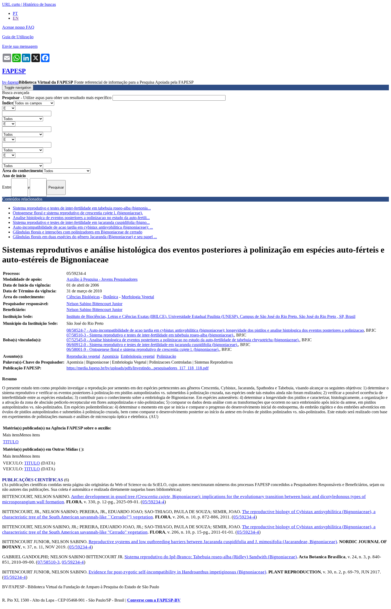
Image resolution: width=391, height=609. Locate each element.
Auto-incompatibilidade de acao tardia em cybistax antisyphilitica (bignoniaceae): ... (83, 227)
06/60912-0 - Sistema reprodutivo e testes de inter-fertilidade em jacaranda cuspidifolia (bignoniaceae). (152, 344)
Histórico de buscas (39, 4)
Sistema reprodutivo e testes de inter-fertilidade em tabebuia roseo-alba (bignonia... (82, 208)
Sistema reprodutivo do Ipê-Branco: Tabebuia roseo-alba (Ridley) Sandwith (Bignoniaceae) (210, 556)
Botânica (110, 297)
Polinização (166, 356)
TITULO (11, 442)
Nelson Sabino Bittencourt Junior (94, 303)
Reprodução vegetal (83, 356)
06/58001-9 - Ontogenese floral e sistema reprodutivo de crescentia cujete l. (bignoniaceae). (142, 349)
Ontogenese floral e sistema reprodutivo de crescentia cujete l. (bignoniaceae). (78, 213)
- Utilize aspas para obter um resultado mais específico (57, 97)
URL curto (11, 4)
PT (15, 13)
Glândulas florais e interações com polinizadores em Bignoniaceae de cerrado (77, 232)
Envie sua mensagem (20, 46)
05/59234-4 (153, 501)
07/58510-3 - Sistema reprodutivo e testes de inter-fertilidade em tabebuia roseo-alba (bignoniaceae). (150, 335)
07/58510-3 (49, 562)
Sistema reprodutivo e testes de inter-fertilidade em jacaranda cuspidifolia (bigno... (81, 222)
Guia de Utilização (18, 37)
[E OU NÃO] (8, 108)
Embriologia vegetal (138, 356)
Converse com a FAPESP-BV (154, 600)
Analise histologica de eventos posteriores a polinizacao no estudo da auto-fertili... (81, 217)
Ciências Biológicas (83, 297)
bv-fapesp (10, 82)
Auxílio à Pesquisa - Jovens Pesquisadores (102, 279)
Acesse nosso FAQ (18, 27)
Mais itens (11, 435)
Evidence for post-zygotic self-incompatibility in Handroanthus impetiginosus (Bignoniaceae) (177, 571)
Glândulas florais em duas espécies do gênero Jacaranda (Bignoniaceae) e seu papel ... (85, 237)
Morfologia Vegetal (138, 297)
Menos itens (30, 435)
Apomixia (110, 356)
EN (16, 18)
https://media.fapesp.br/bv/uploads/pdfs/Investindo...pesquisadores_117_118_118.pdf (137, 368)
